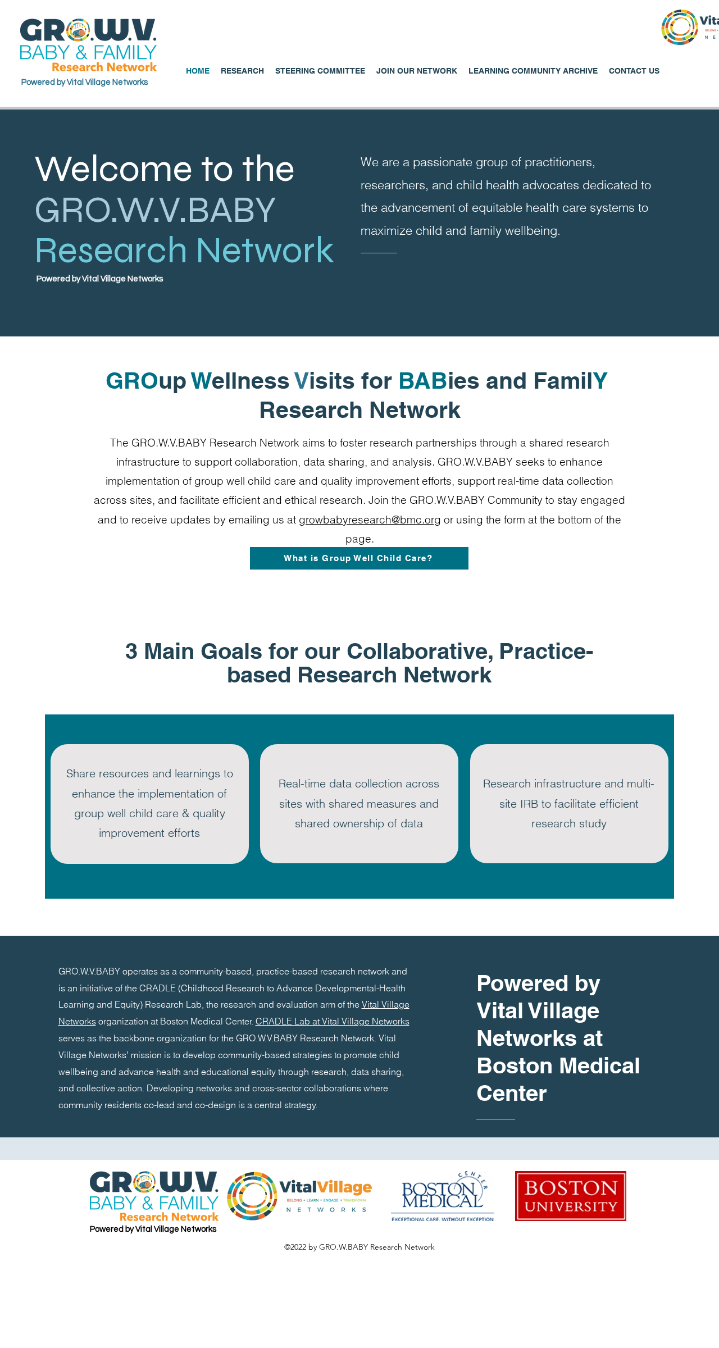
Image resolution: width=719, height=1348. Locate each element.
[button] (533, 70)
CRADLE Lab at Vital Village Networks (332, 1021)
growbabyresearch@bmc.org (370, 519)
